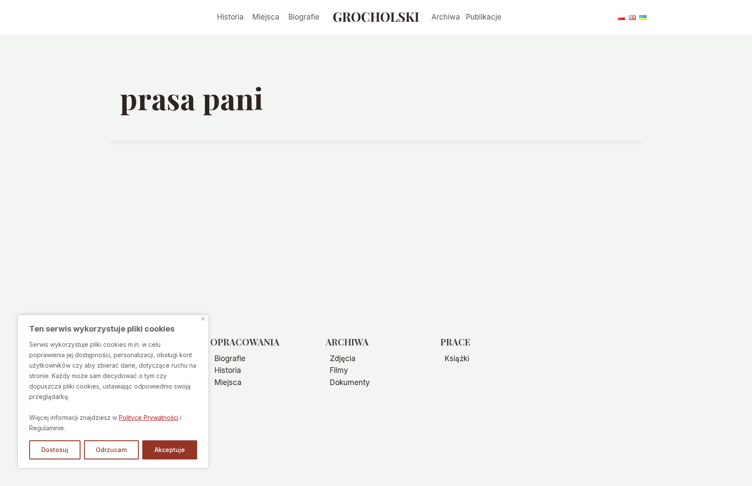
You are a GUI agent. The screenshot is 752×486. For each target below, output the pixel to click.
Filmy (339, 370)
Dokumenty (350, 382)
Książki (457, 358)
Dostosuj (54, 449)
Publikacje (483, 17)
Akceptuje (169, 449)
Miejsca (265, 17)
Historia (230, 17)
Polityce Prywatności (148, 417)
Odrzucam (111, 449)
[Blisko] (203, 319)
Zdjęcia (343, 358)
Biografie (304, 17)
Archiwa (445, 17)
